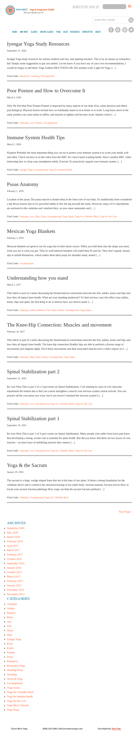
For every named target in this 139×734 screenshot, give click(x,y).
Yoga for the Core (108, 216)
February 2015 (15, 581)
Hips (37, 216)
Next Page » (125, 511)
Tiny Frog (116, 729)
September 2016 (15, 563)
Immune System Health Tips (36, 137)
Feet (48, 310)
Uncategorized (47, 76)
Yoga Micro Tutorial (18, 705)
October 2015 (14, 572)
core (32, 123)
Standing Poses (15, 670)
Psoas (43, 216)
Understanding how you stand (37, 278)
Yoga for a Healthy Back (86, 216)
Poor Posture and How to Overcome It (46, 90)
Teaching (35, 76)
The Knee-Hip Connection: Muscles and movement (59, 325)
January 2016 (14, 567)
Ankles (32, 310)
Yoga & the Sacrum (27, 465)
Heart (10, 630)
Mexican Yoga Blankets (31, 231)
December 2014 (15, 589)
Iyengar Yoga (26, 170)
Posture (38, 123)
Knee (54, 310)
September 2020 (15, 528)
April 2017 (13, 545)
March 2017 (13, 550)
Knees (61, 310)
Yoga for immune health (60, 170)
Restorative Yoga (16, 665)
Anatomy (24, 123)
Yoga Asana (68, 216)
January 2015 (14, 585)
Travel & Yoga (15, 678)
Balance (41, 310)
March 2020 (13, 537)
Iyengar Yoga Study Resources (38, 44)
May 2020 (12, 532)
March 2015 (13, 576)
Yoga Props (13, 709)
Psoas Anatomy (22, 184)
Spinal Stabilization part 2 (33, 371)
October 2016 (14, 559)
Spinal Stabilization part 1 (33, 418)
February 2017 (15, 554)
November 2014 (15, 594)
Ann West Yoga (29, 15)
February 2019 (15, 541)
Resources (24, 76)
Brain (10, 617)
